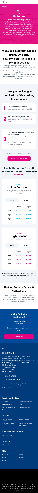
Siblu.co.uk (5, 454)
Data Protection (24, 419)
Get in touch (5, 445)
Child (26, 200)
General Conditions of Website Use (25, 424)
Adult (12, 200)
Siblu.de (21, 457)
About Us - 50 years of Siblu (8, 408)
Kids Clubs (5, 402)
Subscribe (19, 337)
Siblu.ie (21, 454)
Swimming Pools (7, 405)
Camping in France (24, 407)
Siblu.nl (4, 460)
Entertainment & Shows (26, 402)
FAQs (20, 405)
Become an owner (7, 435)
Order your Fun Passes (19, 159)
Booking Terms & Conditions (7, 420)
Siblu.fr (4, 457)
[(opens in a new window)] (3, 384)
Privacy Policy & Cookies (9, 424)
